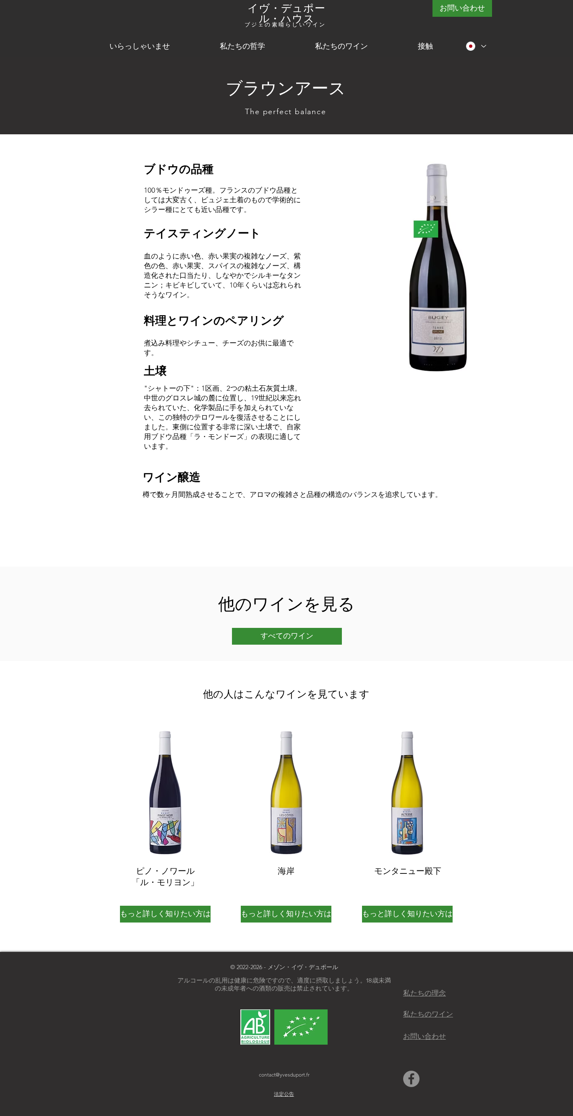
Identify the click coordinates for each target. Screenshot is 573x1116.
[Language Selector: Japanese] (476, 46)
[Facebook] (411, 1079)
